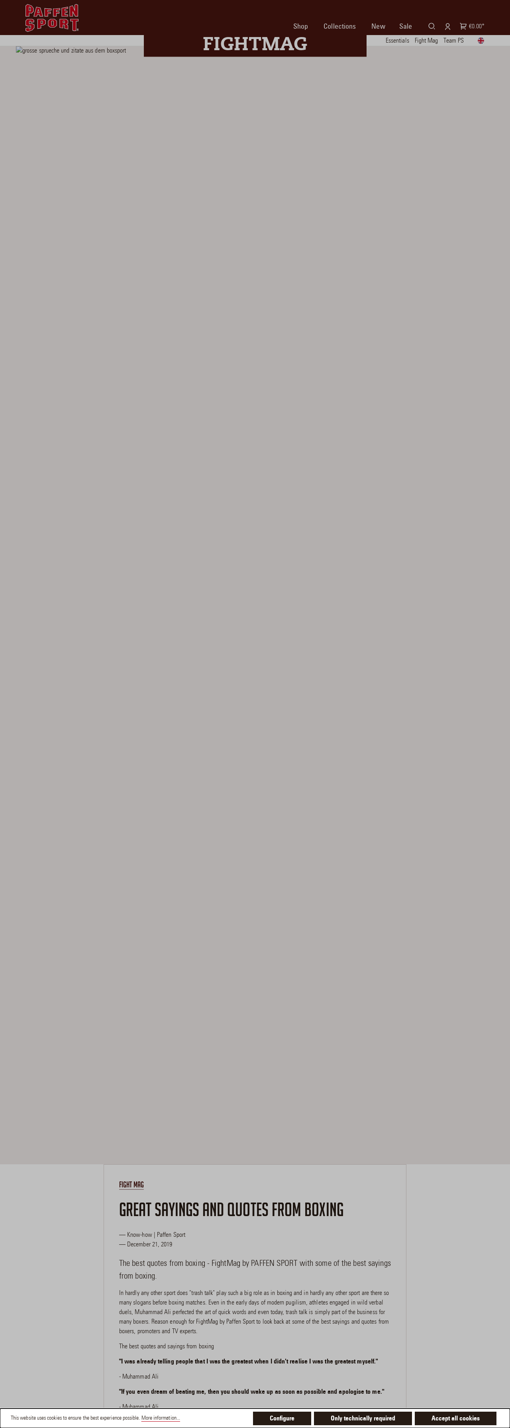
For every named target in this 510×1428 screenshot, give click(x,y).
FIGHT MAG (131, 1184)
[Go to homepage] (52, 18)
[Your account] (446, 26)
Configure (282, 1419)
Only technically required (363, 1419)
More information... (160, 1418)
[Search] (430, 26)
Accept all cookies (456, 1419)
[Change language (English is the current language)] (482, 39)
